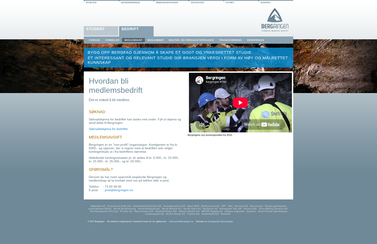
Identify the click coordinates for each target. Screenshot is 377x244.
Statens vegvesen (234, 211)
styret (230, 2)
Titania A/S (193, 214)
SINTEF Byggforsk (212, 211)
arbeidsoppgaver (167, 2)
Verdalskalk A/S (210, 214)
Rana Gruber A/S (143, 211)
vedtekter (197, 2)
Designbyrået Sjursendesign (220, 221)
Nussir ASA (250, 208)
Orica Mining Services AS (273, 208)
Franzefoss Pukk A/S (119, 206)
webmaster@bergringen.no (181, 221)
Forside (94, 40)
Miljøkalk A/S (98, 206)
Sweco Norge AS (175, 214)
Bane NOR (193, 206)
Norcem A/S (241, 206)
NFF (223, 206)
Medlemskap (133, 40)
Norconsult (256, 206)
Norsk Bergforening (124, 208)
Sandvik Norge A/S (166, 211)
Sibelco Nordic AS (189, 211)
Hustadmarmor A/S (174, 206)
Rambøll (225, 214)
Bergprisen (255, 40)
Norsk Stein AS (192, 208)
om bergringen (130, 2)
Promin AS (126, 211)
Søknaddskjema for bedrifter (108, 129)
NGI (230, 206)
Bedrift (130, 29)
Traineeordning (230, 40)
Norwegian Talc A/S (230, 208)
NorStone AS (210, 208)
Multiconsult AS (210, 206)
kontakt (265, 2)
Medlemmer (155, 40)
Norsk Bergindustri (149, 208)
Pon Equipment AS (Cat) (104, 211)
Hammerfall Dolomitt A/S (147, 206)
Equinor (251, 211)
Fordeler (112, 40)
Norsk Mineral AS (172, 208)
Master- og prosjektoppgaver (191, 40)
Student (95, 29)
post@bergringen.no (119, 190)
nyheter (91, 2)
